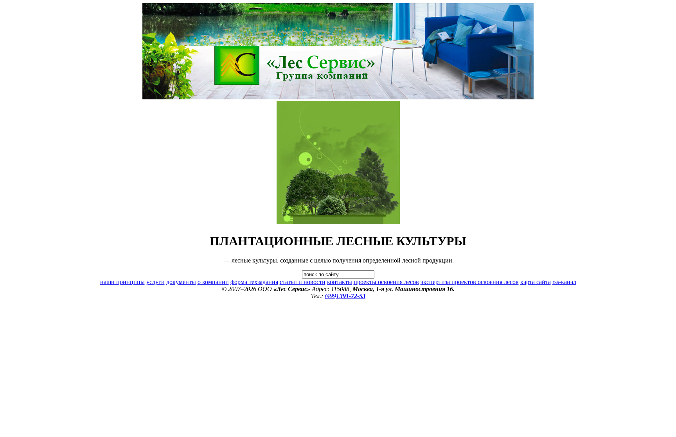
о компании (213, 282)
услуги (155, 282)
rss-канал (564, 282)
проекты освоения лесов (386, 282)
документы (181, 282)
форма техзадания (254, 282)
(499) (345, 296)
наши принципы (122, 282)
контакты (339, 282)
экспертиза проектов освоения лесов (470, 282)
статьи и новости (302, 282)
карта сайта (535, 282)
